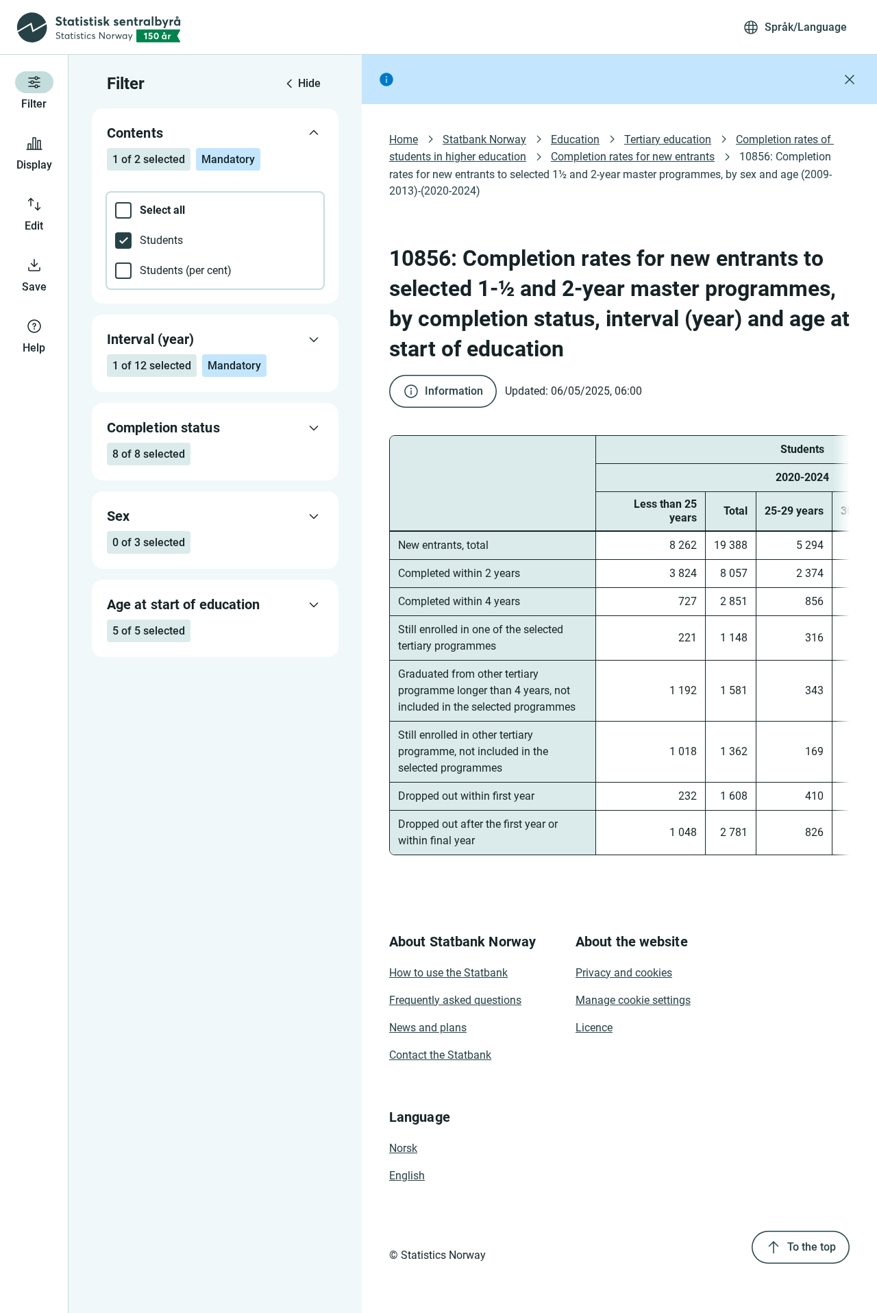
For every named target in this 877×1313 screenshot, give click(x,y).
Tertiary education (667, 139)
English (407, 1175)
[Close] (850, 79)
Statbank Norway (484, 139)
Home (403, 139)
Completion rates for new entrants (633, 156)
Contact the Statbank (440, 1055)
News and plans (428, 1027)
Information (454, 390)
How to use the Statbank (448, 972)
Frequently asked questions (455, 1000)
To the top (811, 1246)
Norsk (403, 1148)
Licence (594, 1027)
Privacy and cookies (624, 972)
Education (575, 139)
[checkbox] (215, 210)
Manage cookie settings (633, 1000)
